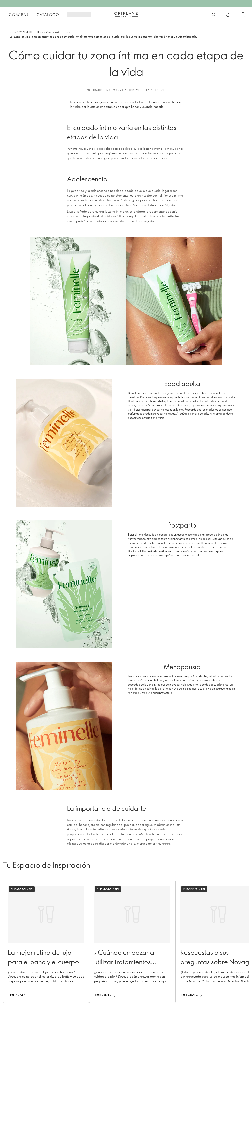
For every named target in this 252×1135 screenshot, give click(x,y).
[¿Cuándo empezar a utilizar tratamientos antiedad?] (132, 942)
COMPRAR (19, 14)
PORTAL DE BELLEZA (31, 32)
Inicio (12, 32)
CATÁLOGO (48, 14)
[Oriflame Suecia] (126, 14)
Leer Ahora (17, 995)
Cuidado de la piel (57, 32)
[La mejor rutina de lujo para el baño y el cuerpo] (46, 942)
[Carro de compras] (243, 14)
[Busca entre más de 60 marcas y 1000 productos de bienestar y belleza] (214, 15)
